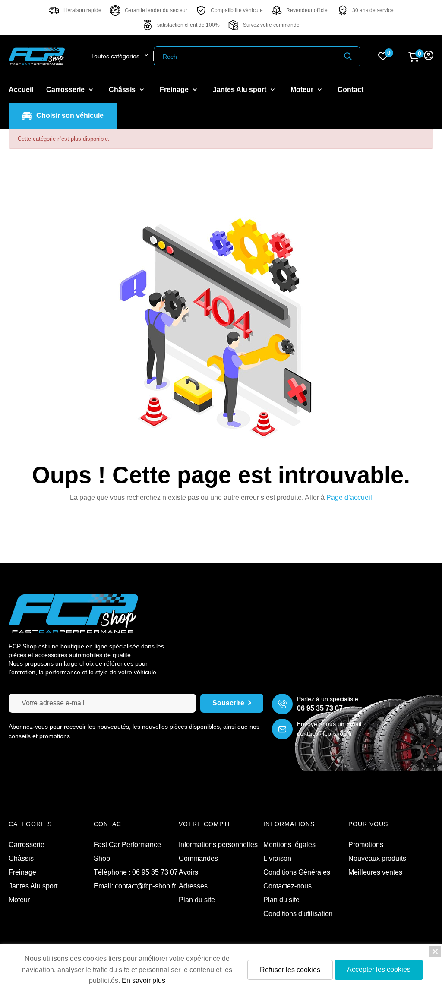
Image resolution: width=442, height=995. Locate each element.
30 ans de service (373, 10)
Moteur (19, 899)
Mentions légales (289, 844)
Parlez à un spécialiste (327, 698)
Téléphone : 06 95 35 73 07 (136, 872)
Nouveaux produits (377, 858)
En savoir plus (143, 980)
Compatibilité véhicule (237, 10)
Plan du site (281, 899)
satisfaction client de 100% (188, 25)
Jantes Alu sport (33, 886)
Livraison (277, 858)
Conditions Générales (296, 872)
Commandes (198, 858)
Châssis (21, 858)
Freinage (22, 872)
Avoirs (188, 872)
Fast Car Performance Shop (127, 851)
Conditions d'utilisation (298, 913)
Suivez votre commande (271, 25)
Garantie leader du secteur (156, 10)
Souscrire (228, 703)
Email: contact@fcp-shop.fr (135, 886)
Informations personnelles (218, 844)
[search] (348, 56)
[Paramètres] (428, 56)
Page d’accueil (349, 497)
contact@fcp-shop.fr (324, 733)
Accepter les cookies (378, 969)
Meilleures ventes (375, 872)
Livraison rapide (82, 10)
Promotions (365, 844)
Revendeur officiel (307, 10)
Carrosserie (26, 844)
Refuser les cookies (290, 969)
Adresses (193, 886)
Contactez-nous (287, 886)
